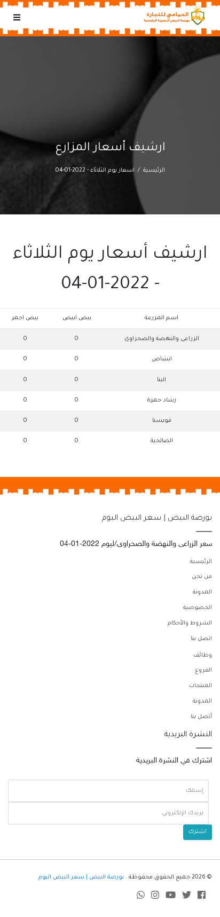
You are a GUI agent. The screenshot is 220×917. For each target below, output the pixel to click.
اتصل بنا (201, 639)
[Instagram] (155, 897)
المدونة (202, 592)
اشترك (197, 832)
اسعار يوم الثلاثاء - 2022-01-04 (95, 170)
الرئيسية (154, 170)
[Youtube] (171, 897)
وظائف (202, 655)
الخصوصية (197, 608)
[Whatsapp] (141, 897)
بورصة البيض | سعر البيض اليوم (157, 518)
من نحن (202, 577)
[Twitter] (186, 897)
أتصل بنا (201, 717)
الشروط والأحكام (190, 623)
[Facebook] (202, 897)
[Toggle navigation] (17, 18)
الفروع (203, 670)
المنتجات (200, 686)
